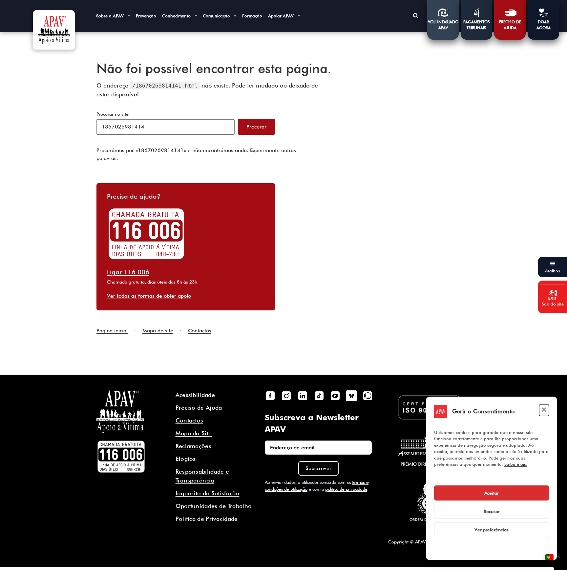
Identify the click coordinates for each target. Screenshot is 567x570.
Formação (252, 15)
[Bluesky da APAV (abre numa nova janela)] (351, 395)
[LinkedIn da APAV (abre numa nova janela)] (302, 395)
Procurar (256, 127)
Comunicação (216, 15)
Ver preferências (491, 529)
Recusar (492, 511)
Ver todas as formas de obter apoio (149, 296)
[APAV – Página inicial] (53, 30)
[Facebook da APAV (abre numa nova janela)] (270, 395)
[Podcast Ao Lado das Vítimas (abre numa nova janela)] (368, 395)
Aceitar (491, 493)
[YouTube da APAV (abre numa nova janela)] (335, 395)
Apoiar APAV (281, 15)
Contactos (199, 330)
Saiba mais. (515, 464)
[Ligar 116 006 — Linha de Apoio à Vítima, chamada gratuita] (121, 456)
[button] (544, 410)
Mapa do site (157, 330)
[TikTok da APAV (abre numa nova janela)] (319, 395)
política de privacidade (346, 489)
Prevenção (146, 15)
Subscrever (318, 468)
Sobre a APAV (110, 15)
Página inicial (112, 330)
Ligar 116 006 (128, 272)
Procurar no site (112, 114)
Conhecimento (176, 15)
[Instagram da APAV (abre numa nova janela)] (286, 395)
